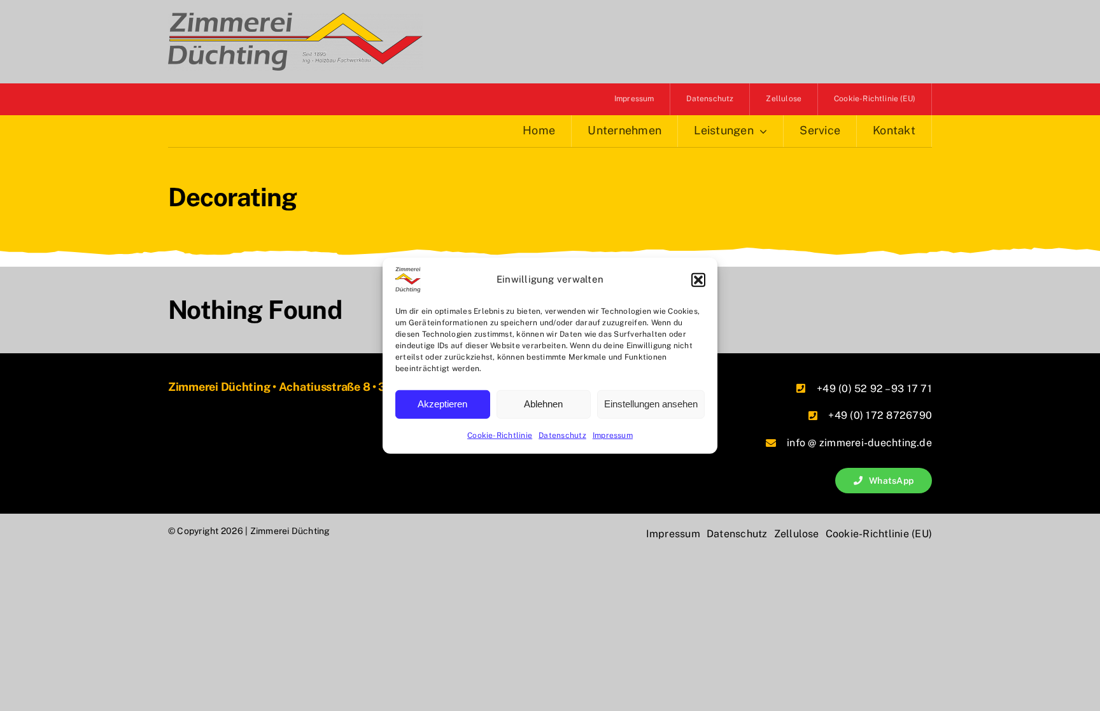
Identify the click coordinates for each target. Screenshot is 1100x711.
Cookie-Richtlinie (499, 434)
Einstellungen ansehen (651, 403)
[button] (698, 279)
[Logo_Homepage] (295, 17)
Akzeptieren (442, 403)
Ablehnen (543, 403)
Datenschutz (562, 434)
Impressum (613, 434)
